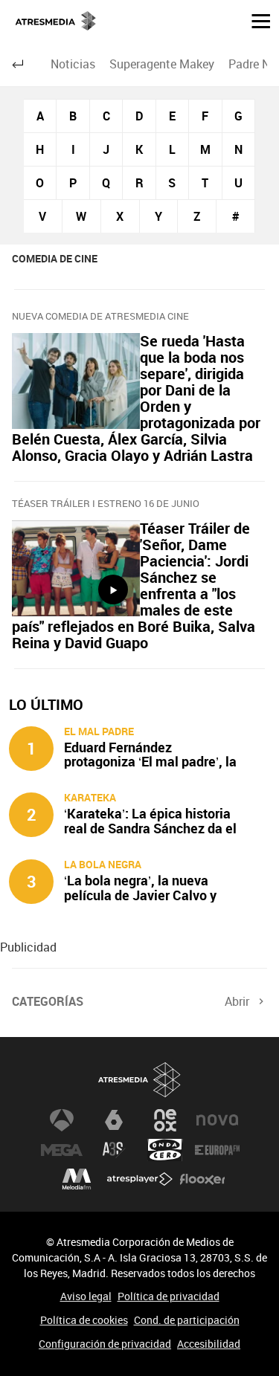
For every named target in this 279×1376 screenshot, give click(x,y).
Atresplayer (139, 1180)
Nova (217, 1120)
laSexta (114, 1120)
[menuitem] (72, 64)
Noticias (73, 64)
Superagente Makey (161, 64)
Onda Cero (165, 1150)
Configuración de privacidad (105, 1344)
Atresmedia (140, 1080)
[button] (255, 20)
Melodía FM (76, 1180)
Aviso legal (86, 1296)
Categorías (47, 1001)
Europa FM (217, 1150)
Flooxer (202, 1180)
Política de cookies (84, 1320)
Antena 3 (61, 1120)
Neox (165, 1120)
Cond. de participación (187, 1320)
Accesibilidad (208, 1344)
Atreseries (114, 1150)
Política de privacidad (168, 1296)
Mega (61, 1150)
